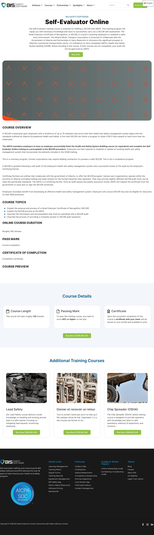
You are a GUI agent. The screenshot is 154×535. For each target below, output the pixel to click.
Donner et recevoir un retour (76, 409)
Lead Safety (14, 409)
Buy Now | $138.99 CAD (77, 335)
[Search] (128, 5)
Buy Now (76, 54)
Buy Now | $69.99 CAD (26, 432)
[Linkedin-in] (152, 525)
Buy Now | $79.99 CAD (77, 432)
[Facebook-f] (143, 525)
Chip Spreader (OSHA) (122, 409)
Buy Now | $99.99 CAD (127, 432)
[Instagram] (147, 525)
